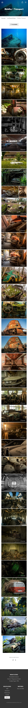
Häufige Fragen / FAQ (14, 681)
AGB (7, 688)
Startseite (3, 18)
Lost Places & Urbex (11, 18)
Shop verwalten (20, 688)
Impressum (7, 690)
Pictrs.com (19, 702)
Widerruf (7, 697)
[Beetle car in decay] (14, 292)
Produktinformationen (14, 676)
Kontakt (7, 694)
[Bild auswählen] (3, 46)
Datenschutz (7, 692)
